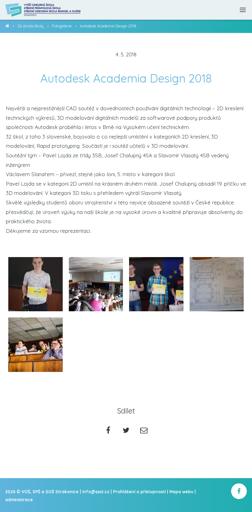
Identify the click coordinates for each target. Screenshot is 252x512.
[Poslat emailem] (144, 431)
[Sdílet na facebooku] (108, 431)
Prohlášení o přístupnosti (139, 491)
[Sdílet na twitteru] (126, 431)
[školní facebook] (239, 491)
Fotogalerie (62, 26)
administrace (19, 499)
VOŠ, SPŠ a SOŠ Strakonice (7, 27)
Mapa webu (181, 491)
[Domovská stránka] (43, 10)
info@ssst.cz (95, 491)
